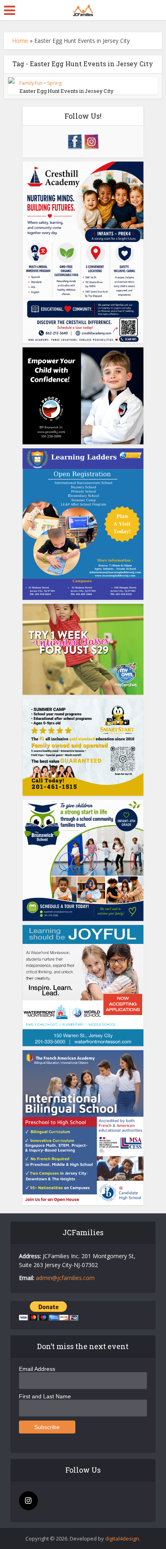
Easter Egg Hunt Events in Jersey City (66, 91)
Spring (54, 83)
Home (20, 40)
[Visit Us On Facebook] (74, 141)
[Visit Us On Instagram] (91, 141)
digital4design (122, 1538)
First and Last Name (45, 1396)
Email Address (37, 1369)
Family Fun (31, 83)
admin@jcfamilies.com (65, 1278)
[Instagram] (28, 1500)
